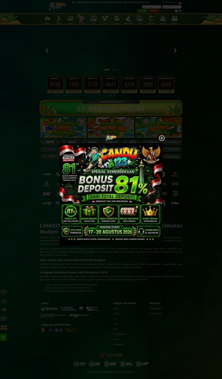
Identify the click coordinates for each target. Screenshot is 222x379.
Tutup (162, 138)
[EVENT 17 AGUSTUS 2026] (111, 194)
